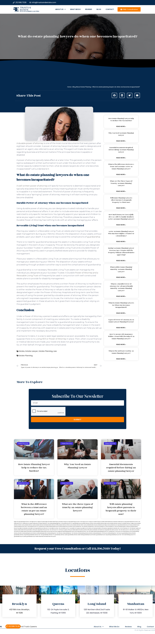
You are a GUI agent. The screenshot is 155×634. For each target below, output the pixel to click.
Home (69, 87)
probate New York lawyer (93, 526)
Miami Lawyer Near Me (49, 531)
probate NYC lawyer (104, 526)
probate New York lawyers (115, 531)
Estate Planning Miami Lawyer (68, 531)
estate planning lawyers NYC (102, 531)
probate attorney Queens (30, 525)
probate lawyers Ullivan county (68, 526)
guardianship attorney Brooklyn (129, 533)
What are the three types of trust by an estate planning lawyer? (121, 183)
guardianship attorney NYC (48, 534)
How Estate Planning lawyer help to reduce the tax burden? (121, 119)
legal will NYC (34, 521)
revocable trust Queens (75, 528)
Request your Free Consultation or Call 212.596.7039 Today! (77, 548)
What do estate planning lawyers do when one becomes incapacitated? (121, 305)
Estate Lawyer (31, 351)
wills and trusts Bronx (82, 529)
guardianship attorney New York (36, 534)
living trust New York (77, 521)
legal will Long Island (18, 521)
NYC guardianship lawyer (76, 523)
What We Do (75, 9)
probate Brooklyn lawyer (92, 525)
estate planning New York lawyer (100, 533)
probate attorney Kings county (103, 523)
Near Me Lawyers (52, 536)
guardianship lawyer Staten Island (34, 536)
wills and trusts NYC (125, 529)
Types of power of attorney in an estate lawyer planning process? (121, 321)
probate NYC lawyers (113, 526)
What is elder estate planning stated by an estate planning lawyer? (121, 269)
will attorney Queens (134, 528)
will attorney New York (117, 528)
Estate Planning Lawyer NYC (130, 534)
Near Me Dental (44, 536)
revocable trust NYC (65, 528)
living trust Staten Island (102, 521)
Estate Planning (46, 351)
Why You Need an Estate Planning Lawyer (121, 134)
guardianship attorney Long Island (21, 534)
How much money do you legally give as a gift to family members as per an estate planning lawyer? (121, 216)
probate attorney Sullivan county (66, 525)
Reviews (88, 9)
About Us (59, 9)
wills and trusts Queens (134, 529)
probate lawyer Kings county (103, 525)
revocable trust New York (54, 528)
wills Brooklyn (29, 531)
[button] (114, 95)
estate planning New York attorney (54, 533)
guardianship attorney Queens (61, 534)
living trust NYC (85, 521)
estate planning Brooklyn (42, 533)
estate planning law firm (29, 11)
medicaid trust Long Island (123, 521)
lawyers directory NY (44, 528)
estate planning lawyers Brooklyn (29, 533)
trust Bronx (89, 528)
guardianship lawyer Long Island (103, 534)
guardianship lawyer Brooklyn (89, 534)
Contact (110, 9)
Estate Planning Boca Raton (38, 531)
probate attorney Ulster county (79, 525)
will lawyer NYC (55, 529)
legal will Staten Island (50, 521)
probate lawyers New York (23, 526)
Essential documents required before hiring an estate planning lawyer (121, 149)
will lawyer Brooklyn (28, 529)
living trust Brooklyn (59, 521)
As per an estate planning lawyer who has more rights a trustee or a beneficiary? (121, 233)
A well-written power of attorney (32, 186)
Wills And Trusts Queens (26, 626)
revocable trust (83, 528)
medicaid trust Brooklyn (112, 521)
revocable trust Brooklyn (22, 528)
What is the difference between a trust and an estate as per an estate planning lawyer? (121, 166)
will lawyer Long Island (37, 529)
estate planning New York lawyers (114, 533)
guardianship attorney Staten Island (75, 534)
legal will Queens (41, 521)
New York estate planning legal (51, 523)
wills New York (85, 531)
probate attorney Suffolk (53, 525)
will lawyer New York (47, 529)
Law (55, 351)
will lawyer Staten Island (72, 529)
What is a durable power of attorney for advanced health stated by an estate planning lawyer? (121, 287)
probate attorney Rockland (41, 525)
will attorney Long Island (106, 528)
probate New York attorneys (82, 526)
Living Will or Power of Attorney (51, 339)
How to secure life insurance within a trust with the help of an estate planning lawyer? (121, 336)
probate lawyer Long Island (116, 525)
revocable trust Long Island (34, 528)
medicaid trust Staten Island (39, 523)
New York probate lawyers (64, 523)
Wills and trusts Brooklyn (92, 529)
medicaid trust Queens (28, 523)
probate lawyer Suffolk (57, 526)
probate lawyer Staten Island (45, 526)
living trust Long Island (68, 521)
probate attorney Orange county (130, 523)
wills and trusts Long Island (103, 529)
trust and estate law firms (126, 531)
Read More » (121, 126)
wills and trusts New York (114, 529)
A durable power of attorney (30, 143)
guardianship (93, 237)
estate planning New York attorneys (70, 533)
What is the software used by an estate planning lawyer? (121, 352)
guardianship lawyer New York (117, 534)
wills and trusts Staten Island (20, 531)
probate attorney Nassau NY (116, 523)
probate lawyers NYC (34, 526)
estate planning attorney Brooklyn (85, 533)
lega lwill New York (27, 521)
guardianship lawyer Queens (20, 536)
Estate (22, 351)
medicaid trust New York (134, 521)
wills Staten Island (92, 531)
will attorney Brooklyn (96, 528)
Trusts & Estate (25, 8)
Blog (99, 9)
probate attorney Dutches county (89, 523)
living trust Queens (93, 521)
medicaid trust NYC (18, 523)
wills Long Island (78, 531)
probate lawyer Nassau (127, 525)
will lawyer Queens (63, 529)
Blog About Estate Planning (82, 87)
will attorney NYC (126, 528)
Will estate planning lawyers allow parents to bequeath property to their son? (121, 200)
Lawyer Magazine (58, 531)
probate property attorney (124, 526)
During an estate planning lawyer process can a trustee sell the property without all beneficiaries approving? (121, 251)
